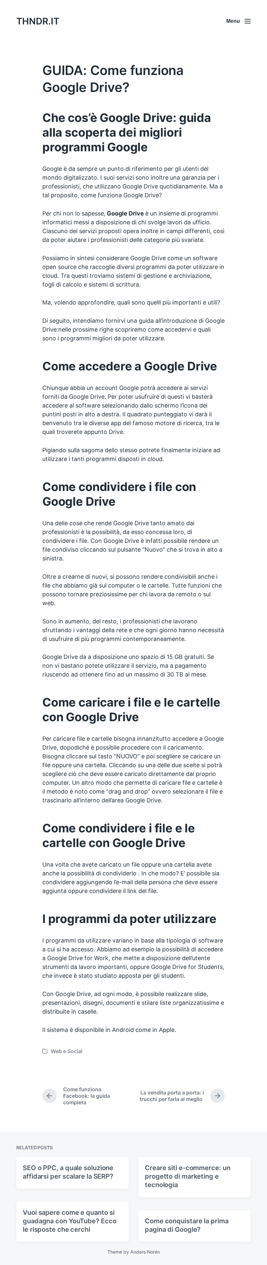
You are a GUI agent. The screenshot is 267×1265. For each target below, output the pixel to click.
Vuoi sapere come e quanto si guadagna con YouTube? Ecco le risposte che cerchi (69, 1221)
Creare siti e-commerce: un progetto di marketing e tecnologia (187, 1176)
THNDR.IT (37, 21)
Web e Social (66, 1051)
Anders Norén (145, 1252)
